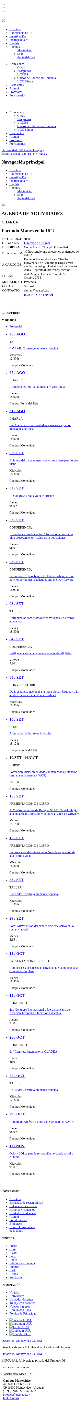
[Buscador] (3, 4)
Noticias (14, 1292)
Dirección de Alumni (37, 243)
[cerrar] (3, 11)
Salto (20, 53)
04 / (16, 639)
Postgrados (24, 71)
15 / (16, 796)
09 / (16, 677)
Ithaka (13, 1245)
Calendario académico (23, 1206)
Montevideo (24, 50)
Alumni (14, 88)
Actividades (16, 1296)
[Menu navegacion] (3, 7)
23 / (16, 880)
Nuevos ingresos (19, 1306)
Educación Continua (22, 1263)
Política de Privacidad (22, 1313)
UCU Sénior (25, 81)
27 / (17, 373)
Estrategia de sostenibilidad (26, 1202)
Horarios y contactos (22, 1209)
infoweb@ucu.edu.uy (16, 1394)
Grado (21, 67)
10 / (16, 719)
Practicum (15, 1277)
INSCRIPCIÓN (38, 294)
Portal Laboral (18, 1220)
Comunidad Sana (20, 1310)
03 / (16, 488)
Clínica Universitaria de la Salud (22, 1228)
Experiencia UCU (20, 32)
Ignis (12, 1256)
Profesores (15, 92)
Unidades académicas (22, 1213)
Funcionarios (17, 95)
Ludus (13, 1259)
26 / (17, 334)
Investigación (17, 36)
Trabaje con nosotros (22, 1303)
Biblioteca (15, 1223)
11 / (17, 1146)
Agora (13, 1252)
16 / (16, 838)
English (14, 43)
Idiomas (14, 1266)
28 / (17, 1076)
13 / (17, 953)
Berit (12, 1270)
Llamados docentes (21, 1299)
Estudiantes (16, 85)
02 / (16, 453)
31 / (17, 411)
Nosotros (15, 29)
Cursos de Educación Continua (36, 78)
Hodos (13, 1273)
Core (12, 1249)
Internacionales (18, 39)
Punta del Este (26, 57)
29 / (16, 918)
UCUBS (22, 74)
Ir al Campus (11, 1398)
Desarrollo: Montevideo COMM (22, 1340)
